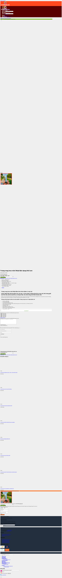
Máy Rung (4, 7)
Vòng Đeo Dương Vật (6, 12)
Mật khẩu (2, 571)
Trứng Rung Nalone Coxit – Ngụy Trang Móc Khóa (8, 372)
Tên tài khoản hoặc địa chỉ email (6, 570)
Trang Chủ (4, 6)
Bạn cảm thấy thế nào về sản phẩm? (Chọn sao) (8, 327)
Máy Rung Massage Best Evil (5, 438)
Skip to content (3, 0)
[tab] (27, 287)
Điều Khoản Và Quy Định (6, 539)
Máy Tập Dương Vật (7, 9)
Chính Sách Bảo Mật (5, 540)
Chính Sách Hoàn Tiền (6, 541)
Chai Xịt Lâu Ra (6, 16)
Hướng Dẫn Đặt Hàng (5, 535)
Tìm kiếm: (3, 554)
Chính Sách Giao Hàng (6, 542)
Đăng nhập (9, 573)
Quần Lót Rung (4, 10)
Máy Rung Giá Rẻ (8, 18)
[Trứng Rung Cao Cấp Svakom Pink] (13, 403)
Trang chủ (2, 18)
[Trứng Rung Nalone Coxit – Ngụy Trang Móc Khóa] (13, 370)
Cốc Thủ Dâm (6, 14)
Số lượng (2, 276)
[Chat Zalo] (1, 574)
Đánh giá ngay (2, 317)
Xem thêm (26, 310)
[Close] (0, 335)
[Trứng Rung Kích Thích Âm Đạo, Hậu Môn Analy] (13, 469)
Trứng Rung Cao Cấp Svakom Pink (6, 405)
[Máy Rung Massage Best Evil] (13, 436)
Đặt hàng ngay (2, 514)
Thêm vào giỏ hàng (3, 277)
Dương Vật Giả (4, 8)
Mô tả (3, 287)
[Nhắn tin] (1, 573)
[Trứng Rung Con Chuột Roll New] (13, 386)
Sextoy (3, 15)
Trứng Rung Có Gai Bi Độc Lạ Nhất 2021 (7, 488)
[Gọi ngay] (1, 571)
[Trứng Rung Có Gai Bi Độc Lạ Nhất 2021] (13, 486)
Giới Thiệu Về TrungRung (6, 534)
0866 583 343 (10, 530)
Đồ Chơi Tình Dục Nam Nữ (8, 566)
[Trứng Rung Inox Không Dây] (6, 453)
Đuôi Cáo (3, 11)
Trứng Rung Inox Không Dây (5, 455)
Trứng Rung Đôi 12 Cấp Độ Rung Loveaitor (7, 422)
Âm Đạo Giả (4, 13)
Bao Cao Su (4, 562)
